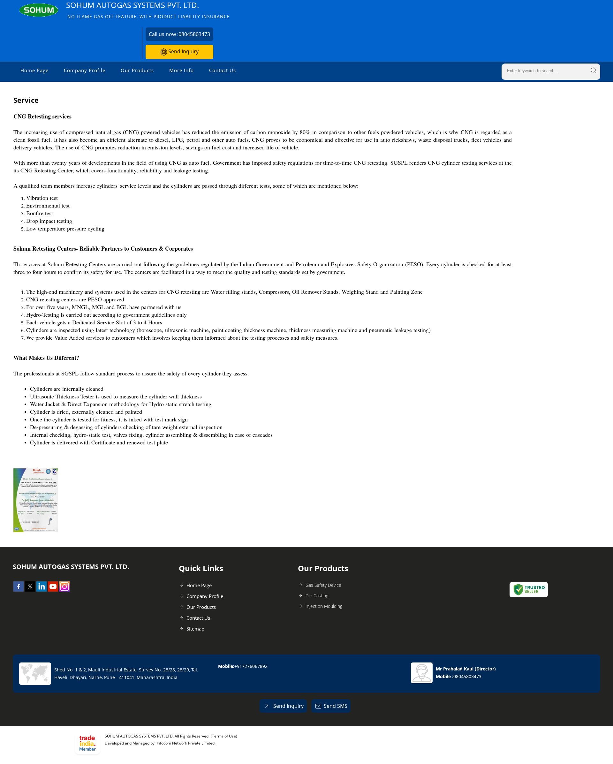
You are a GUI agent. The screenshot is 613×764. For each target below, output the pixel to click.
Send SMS (335, 705)
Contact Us (222, 70)
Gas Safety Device (323, 585)
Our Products (137, 70)
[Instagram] (64, 589)
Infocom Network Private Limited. (186, 743)
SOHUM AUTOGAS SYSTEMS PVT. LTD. (148, 9)
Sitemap (195, 628)
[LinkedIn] (41, 589)
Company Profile (84, 70)
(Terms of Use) (224, 736)
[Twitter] (30, 589)
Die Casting (317, 596)
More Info (181, 70)
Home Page (34, 70)
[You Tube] (53, 589)
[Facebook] (18, 589)
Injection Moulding (324, 606)
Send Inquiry (183, 51)
